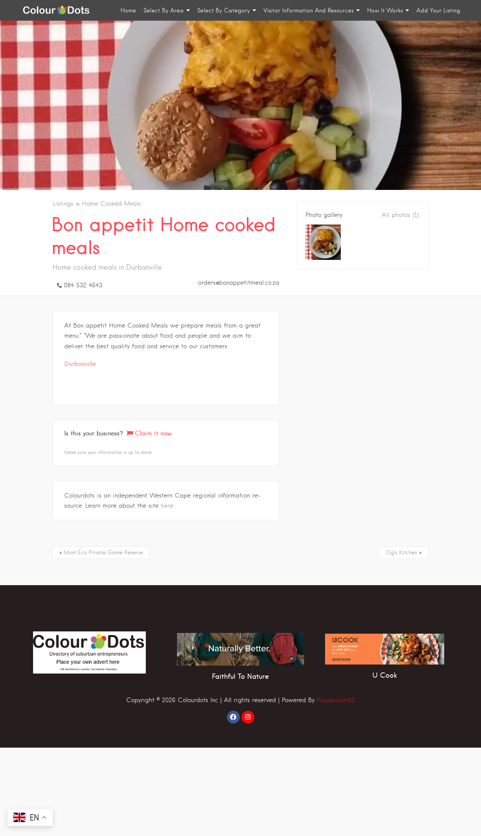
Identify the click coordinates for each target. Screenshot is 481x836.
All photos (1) (400, 214)
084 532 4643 (83, 285)
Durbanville (80, 363)
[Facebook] (233, 717)
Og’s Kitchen (401, 552)
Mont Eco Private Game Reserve (103, 552)
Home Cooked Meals (111, 203)
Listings (63, 203)
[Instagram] (248, 717)
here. (167, 505)
